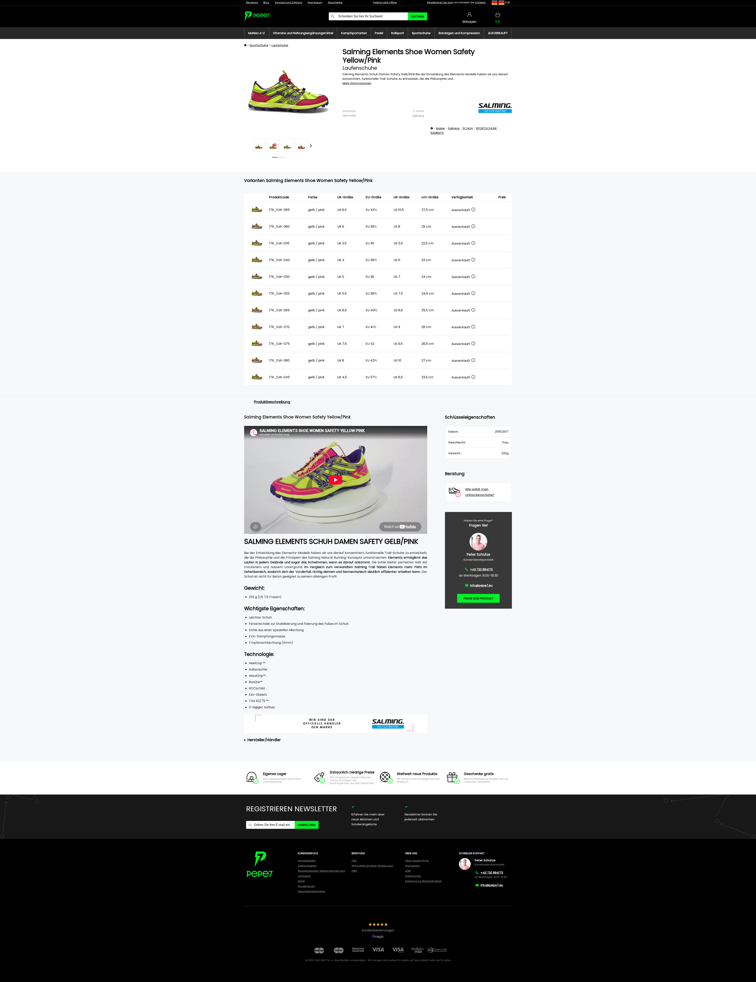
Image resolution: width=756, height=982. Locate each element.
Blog (266, 2)
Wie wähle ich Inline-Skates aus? (373, 866)
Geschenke (335, 2)
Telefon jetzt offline (385, 2)
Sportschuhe (259, 45)
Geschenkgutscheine (311, 891)
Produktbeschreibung (272, 402)
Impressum (315, 2)
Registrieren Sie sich (440, 2)
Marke (440, 128)
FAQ (354, 860)
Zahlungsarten (307, 866)
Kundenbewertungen (378, 930)
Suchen (417, 16)
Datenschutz (413, 876)
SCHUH (468, 128)
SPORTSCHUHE (486, 128)
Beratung (252, 2)
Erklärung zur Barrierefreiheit (423, 881)
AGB (407, 871)
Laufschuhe (279, 45)
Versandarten (307, 860)
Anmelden (307, 825)
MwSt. (301, 881)
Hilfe (354, 871)
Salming (418, 115)
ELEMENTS (437, 133)
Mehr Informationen (357, 83)
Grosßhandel (306, 886)
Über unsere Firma (417, 860)
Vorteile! (480, 2)
